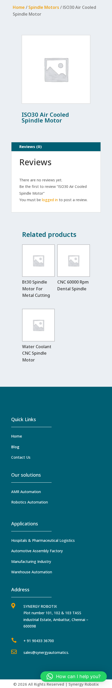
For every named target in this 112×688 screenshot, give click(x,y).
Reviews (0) (30, 146)
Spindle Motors (43, 7)
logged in (50, 199)
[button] (73, 676)
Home (19, 7)
